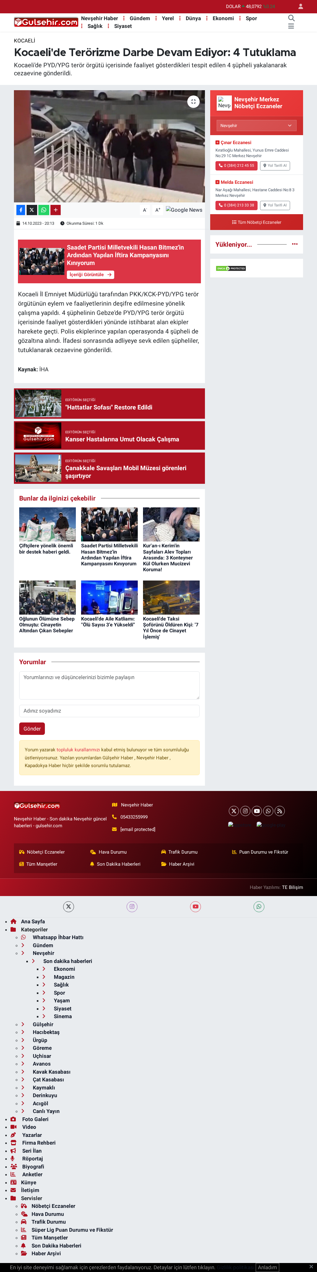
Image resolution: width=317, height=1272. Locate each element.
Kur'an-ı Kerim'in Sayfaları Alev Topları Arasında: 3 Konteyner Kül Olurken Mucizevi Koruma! (168, 557)
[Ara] (291, 19)
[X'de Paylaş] (32, 210)
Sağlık (95, 26)
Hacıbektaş (46, 1032)
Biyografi (32, 1167)
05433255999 (134, 817)
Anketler (31, 1174)
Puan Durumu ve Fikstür (263, 852)
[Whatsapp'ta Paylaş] (43, 210)
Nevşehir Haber (99, 18)
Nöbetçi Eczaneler (46, 852)
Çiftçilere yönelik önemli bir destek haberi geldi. (46, 548)
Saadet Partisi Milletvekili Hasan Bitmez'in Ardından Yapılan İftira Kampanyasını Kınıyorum (109, 555)
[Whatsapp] (268, 811)
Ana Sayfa (33, 921)
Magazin (64, 977)
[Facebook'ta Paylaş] (20, 210)
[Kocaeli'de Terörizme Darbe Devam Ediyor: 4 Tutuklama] (109, 146)
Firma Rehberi (38, 1143)
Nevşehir (43, 953)
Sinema (62, 1016)
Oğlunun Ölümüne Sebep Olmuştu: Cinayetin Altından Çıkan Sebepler (47, 625)
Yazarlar (31, 1135)
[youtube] (195, 906)
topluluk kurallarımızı (79, 750)
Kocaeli (24, 41)
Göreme (42, 1048)
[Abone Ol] (184, 209)
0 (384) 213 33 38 (239, 205)
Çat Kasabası (48, 1079)
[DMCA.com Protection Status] (230, 268)
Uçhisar (41, 1056)
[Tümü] (295, 244)
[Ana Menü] (291, 26)
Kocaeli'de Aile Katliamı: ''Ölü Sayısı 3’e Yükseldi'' (108, 622)
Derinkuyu (44, 1095)
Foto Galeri (35, 1119)
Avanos (41, 1064)
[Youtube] (257, 811)
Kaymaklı (43, 1087)
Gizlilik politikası (235, 1267)
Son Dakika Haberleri (119, 864)
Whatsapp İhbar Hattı (58, 937)
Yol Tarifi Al (277, 165)
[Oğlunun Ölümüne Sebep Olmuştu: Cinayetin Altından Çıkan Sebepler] (47, 597)
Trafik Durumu (183, 852)
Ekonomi (223, 18)
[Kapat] (313, 1267)
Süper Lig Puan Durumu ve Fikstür (72, 1230)
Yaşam (61, 1000)
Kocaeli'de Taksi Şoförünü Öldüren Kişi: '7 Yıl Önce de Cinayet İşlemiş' (170, 628)
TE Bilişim (292, 887)
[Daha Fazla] (55, 210)
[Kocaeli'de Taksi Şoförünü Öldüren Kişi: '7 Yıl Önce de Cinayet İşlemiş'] (171, 597)
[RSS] (280, 811)
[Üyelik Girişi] (298, 6)
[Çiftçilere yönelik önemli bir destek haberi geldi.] (47, 524)
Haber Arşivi (181, 864)
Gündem (140, 18)
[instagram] (132, 906)
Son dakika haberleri (67, 961)
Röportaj (32, 1158)
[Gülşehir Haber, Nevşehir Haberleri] (46, 22)
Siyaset (123, 26)
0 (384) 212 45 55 (239, 165)
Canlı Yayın (46, 1111)
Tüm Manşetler (41, 864)
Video (28, 1127)
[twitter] (68, 906)
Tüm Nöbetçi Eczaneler (259, 222)
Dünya (193, 18)
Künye (28, 1182)
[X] (234, 811)
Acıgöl (40, 1103)
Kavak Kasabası (51, 1072)
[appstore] (240, 824)
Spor (251, 18)
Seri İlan (31, 1151)
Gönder (32, 729)
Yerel (168, 18)
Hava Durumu (113, 852)
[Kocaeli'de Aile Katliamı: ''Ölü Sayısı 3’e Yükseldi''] (109, 597)
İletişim (30, 1190)
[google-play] (271, 824)
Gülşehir (42, 1024)
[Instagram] (245, 811)
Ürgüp (39, 1040)
